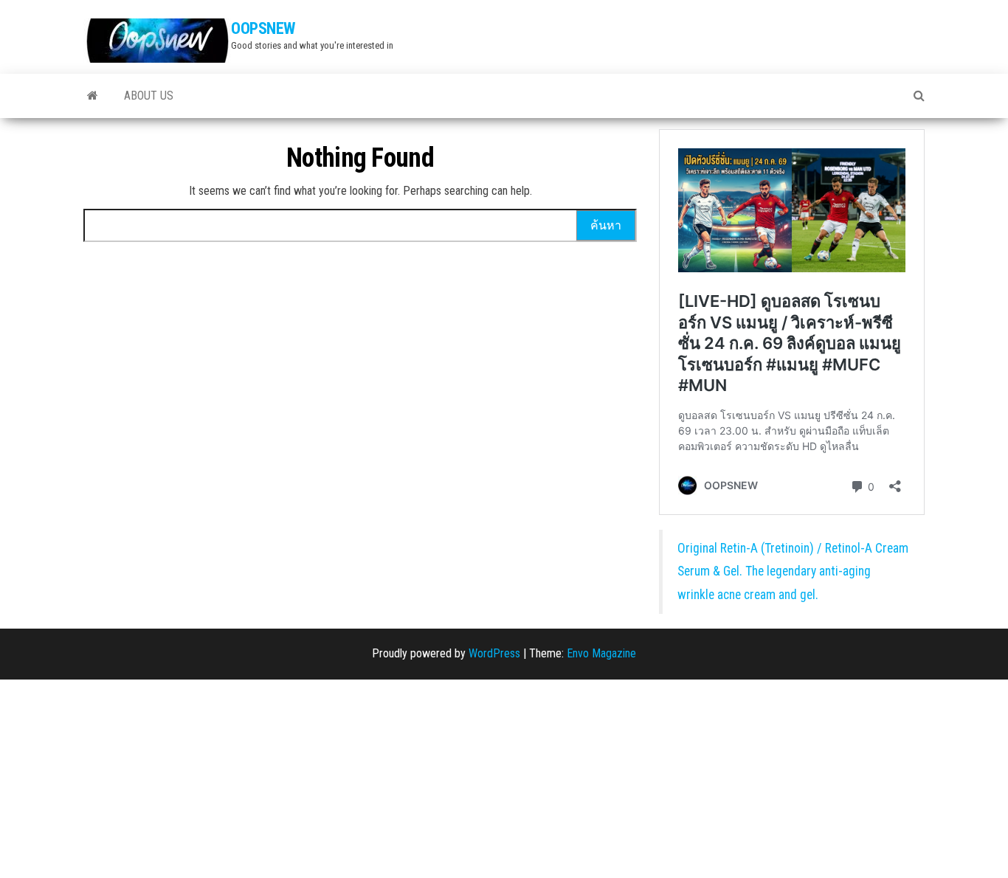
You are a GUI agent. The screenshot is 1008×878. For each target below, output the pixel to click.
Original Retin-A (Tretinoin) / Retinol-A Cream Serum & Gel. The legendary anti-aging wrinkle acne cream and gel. (792, 571)
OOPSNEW (263, 28)
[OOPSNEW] (92, 96)
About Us (148, 96)
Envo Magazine (601, 653)
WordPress (494, 653)
